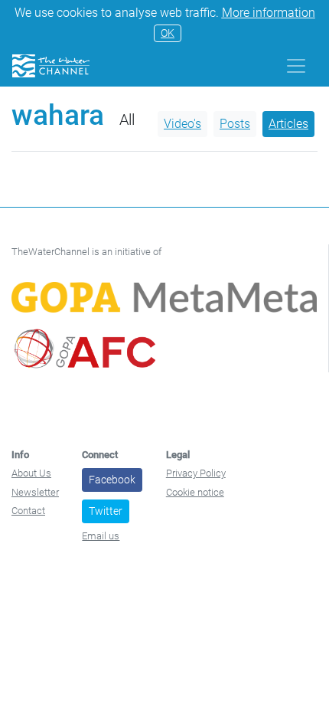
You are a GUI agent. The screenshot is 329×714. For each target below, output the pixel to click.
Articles (288, 123)
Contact (28, 510)
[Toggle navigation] (296, 65)
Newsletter (35, 492)
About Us (31, 473)
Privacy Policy (196, 473)
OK (167, 33)
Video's (182, 123)
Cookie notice (195, 492)
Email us (100, 536)
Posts (235, 123)
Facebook (112, 479)
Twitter (105, 511)
